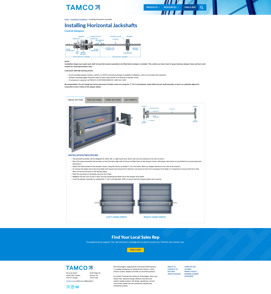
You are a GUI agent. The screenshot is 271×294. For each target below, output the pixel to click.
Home (67, 19)
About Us (172, 267)
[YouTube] (77, 287)
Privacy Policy (190, 271)
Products (152, 7)
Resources (170, 7)
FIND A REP (190, 7)
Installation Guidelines (79, 19)
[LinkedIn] (72, 287)
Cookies (187, 269)
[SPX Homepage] (68, 287)
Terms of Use (190, 267)
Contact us (69, 281)
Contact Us (173, 269)
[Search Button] (200, 7)
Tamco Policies (174, 274)
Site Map (171, 271)
